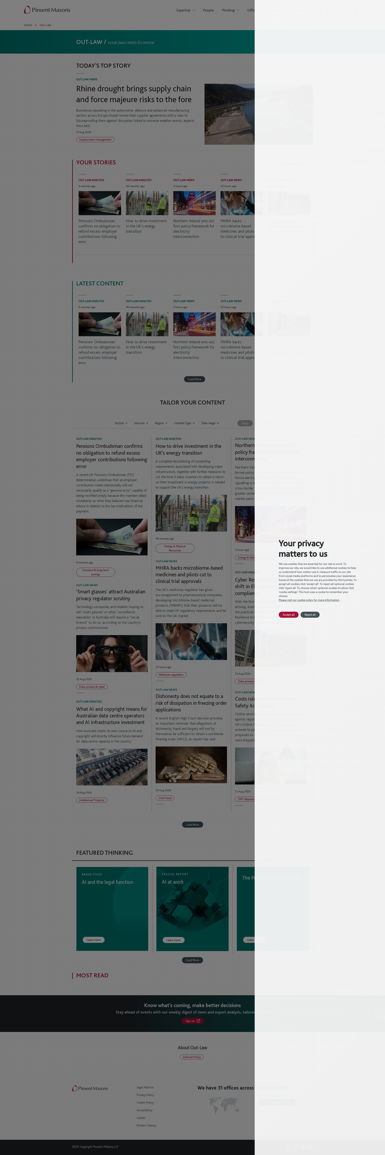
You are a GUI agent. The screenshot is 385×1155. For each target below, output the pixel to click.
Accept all (289, 614)
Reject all (310, 614)
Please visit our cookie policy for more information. (309, 600)
